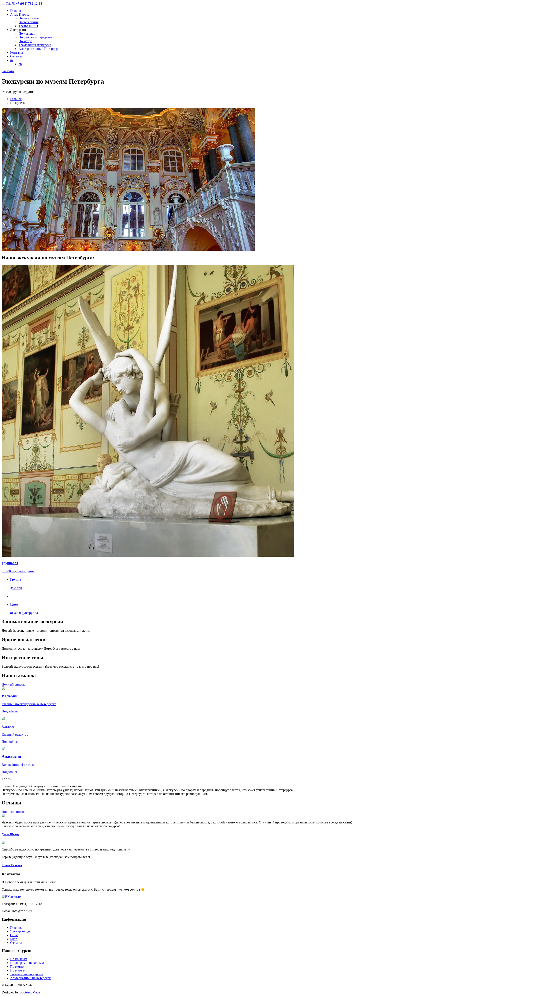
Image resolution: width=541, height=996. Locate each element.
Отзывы (16, 56)
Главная (16, 10)
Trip (10, 3)
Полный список (13, 684)
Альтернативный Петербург (39, 48)
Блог (13, 939)
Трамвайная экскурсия (35, 45)
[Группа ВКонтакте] (11, 896)
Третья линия (28, 26)
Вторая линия (28, 22)
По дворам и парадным (35, 37)
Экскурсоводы (20, 931)
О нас (14, 935)
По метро (25, 41)
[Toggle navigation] (3, 4)
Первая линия (29, 18)
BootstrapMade (29, 992)
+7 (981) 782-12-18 (29, 3)
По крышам (27, 33)
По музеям (17, 970)
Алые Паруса (19, 14)
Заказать (8, 71)
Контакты (17, 52)
